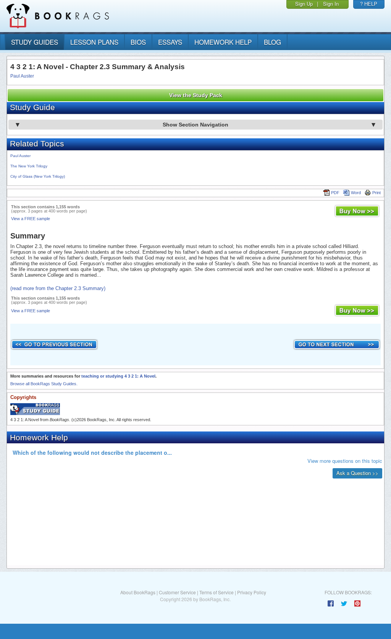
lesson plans (94, 42)
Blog (272, 42)
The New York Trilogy (28, 166)
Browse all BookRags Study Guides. (44, 383)
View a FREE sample (30, 218)
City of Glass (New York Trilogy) (37, 176)
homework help (223, 42)
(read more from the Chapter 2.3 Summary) (57, 288)
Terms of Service (216, 592)
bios (138, 42)
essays (170, 42)
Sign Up (304, 3)
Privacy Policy (251, 592)
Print (376, 192)
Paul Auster (22, 76)
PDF (335, 192)
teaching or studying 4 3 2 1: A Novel (118, 376)
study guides (34, 42)
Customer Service (177, 592)
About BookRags (137, 592)
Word (356, 192)
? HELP (368, 3)
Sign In (331, 3)
